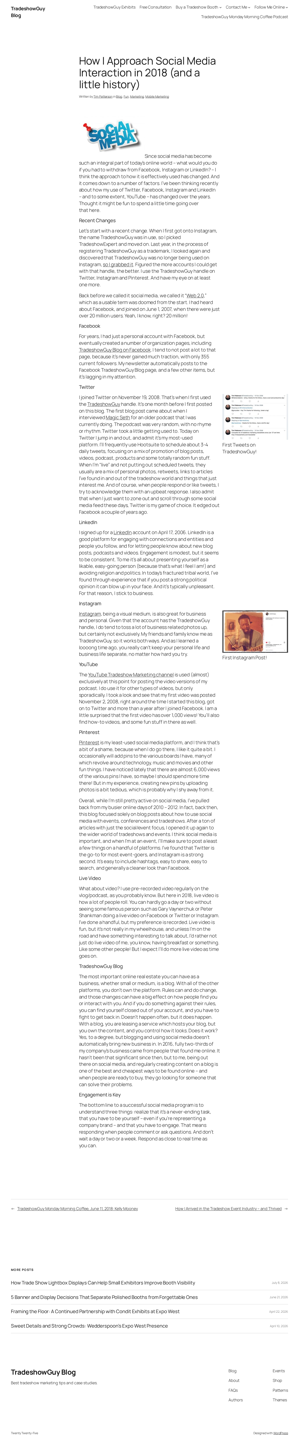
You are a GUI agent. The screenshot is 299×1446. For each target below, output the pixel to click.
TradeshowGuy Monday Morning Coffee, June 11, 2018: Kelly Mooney (77, 1208)
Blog (119, 96)
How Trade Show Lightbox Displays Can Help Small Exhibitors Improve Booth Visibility (103, 1283)
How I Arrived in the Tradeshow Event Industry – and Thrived (228, 1208)
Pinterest (89, 742)
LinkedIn (123, 532)
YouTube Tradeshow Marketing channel (131, 674)
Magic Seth (118, 417)
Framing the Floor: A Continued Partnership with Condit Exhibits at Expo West (95, 1311)
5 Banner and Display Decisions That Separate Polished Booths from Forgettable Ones (104, 1297)
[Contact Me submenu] (249, 7)
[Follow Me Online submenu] (287, 7)
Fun (126, 96)
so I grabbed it (118, 264)
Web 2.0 (195, 295)
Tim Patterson (103, 96)
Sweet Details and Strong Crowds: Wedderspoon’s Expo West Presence (89, 1326)
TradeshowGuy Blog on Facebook (115, 350)
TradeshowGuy (103, 404)
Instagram (90, 613)
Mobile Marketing (157, 96)
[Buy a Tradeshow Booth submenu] (220, 7)
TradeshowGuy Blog (43, 1372)
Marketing (137, 96)
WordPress (280, 1433)
